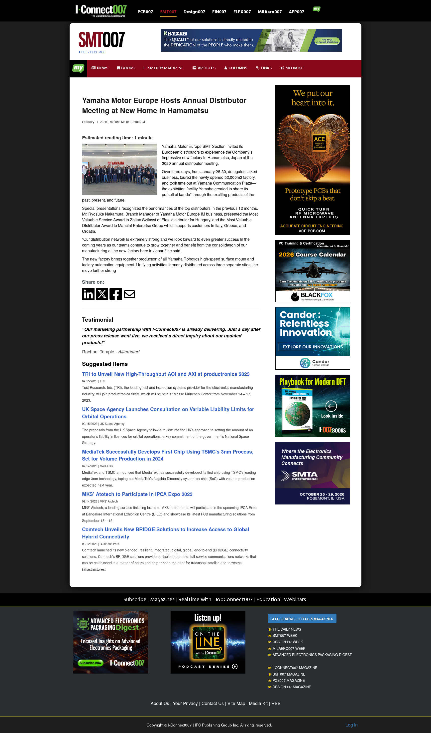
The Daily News (287, 629)
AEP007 (296, 12)
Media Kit (258, 703)
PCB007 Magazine (289, 680)
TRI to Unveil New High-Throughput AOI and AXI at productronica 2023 (166, 373)
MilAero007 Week (289, 648)
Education (268, 599)
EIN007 (219, 12)
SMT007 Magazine (289, 674)
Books (127, 68)
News (102, 68)
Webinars (295, 599)
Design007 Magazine (292, 686)
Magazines (162, 599)
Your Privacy (185, 703)
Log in (351, 724)
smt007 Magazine (166, 68)
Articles (207, 68)
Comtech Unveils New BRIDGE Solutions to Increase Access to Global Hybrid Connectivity (165, 532)
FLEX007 (242, 12)
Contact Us (213, 703)
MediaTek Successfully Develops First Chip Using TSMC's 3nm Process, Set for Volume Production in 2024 (167, 455)
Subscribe (134, 599)
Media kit (295, 68)
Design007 (194, 12)
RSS (276, 703)
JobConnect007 (234, 599)
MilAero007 (270, 12)
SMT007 (168, 12)
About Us (160, 703)
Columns (237, 68)
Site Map (236, 703)
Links (266, 68)
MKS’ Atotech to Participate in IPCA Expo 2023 (137, 493)
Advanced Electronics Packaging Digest (312, 654)
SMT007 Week (285, 635)
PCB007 (145, 12)
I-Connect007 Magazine (295, 667)
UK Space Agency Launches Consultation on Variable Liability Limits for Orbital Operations (168, 412)
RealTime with (194, 599)
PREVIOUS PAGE (93, 52)
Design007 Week (288, 641)
